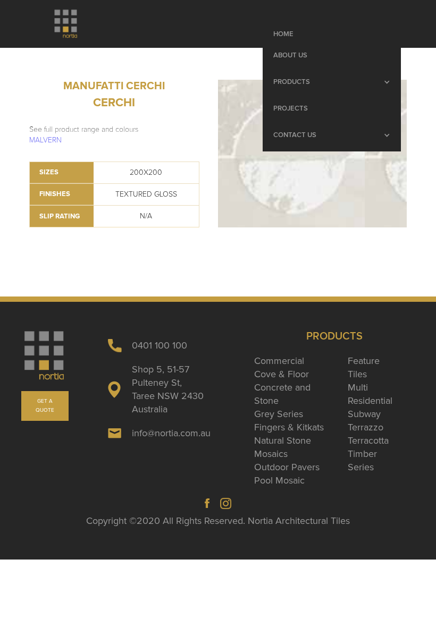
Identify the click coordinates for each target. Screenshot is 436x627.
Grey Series (278, 414)
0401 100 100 (159, 345)
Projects (290, 108)
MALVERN (45, 140)
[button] (332, 82)
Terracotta (368, 440)
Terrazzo (365, 427)
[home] (66, 24)
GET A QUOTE (45, 405)
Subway (364, 414)
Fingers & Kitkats (289, 427)
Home (283, 34)
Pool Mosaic (279, 480)
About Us (290, 55)
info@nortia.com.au (171, 433)
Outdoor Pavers (287, 467)
